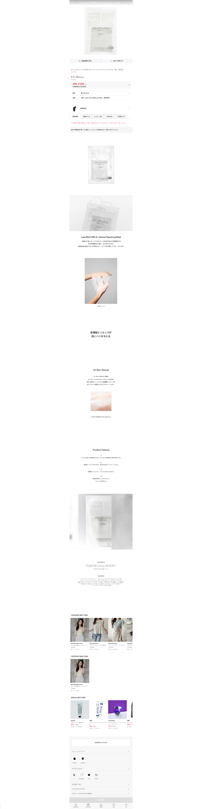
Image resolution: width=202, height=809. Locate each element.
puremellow (111, 720)
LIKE (114, 807)
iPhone (74, 763)
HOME (101, 807)
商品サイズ (86, 116)
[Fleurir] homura (94, 643)
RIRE (91, 720)
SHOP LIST (88, 807)
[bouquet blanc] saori (76, 643)
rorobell (73, 720)
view (128, 108)
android (83, 763)
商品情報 (75, 116)
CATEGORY (75, 807)
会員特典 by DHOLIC (101, 742)
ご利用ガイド (121, 116)
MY (126, 807)
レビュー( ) (98, 116)
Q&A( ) (109, 116)
